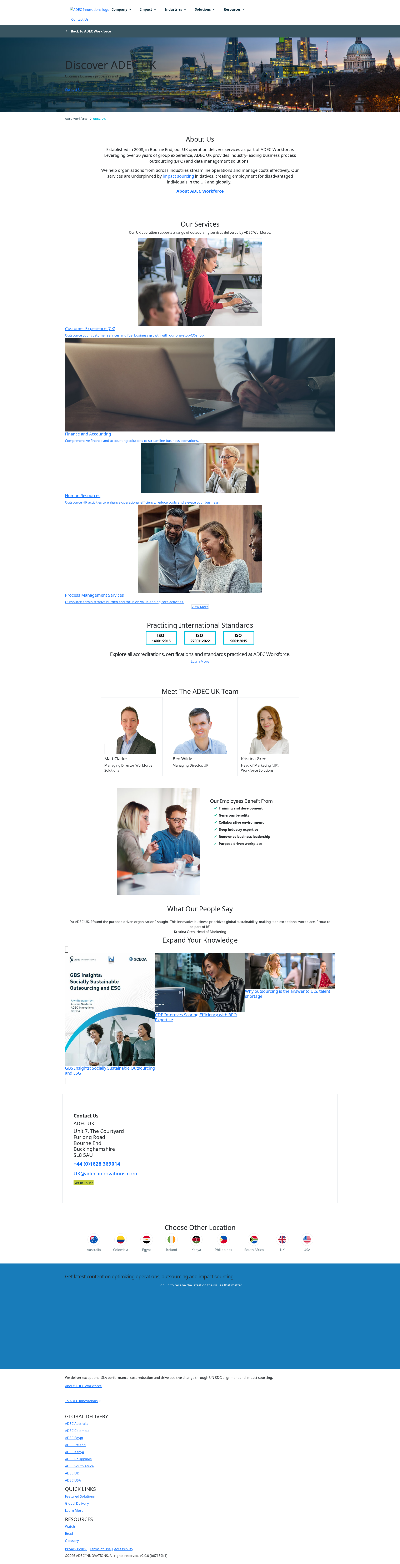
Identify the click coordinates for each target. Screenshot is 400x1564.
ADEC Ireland (75, 1445)
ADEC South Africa (79, 1466)
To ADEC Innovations (81, 1401)
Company (119, 9)
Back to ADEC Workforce (91, 31)
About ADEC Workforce (200, 191)
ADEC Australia (76, 1423)
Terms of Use (100, 1549)
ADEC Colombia (77, 1430)
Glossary (72, 1540)
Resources (232, 9)
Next (66, 1081)
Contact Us (80, 19)
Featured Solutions (80, 1496)
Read (69, 1533)
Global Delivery (77, 1503)
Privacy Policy (76, 1549)
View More (200, 607)
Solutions (203, 9)
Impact (146, 9)
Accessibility (123, 1549)
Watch (70, 1526)
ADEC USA (73, 1480)
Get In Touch (84, 1183)
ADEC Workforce (76, 119)
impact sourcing (178, 176)
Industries (173, 9)
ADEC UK (72, 1473)
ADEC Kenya (74, 1452)
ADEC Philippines (78, 1459)
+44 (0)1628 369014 (97, 1164)
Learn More (200, 661)
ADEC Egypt (74, 1438)
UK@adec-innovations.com (106, 1174)
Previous (66, 950)
